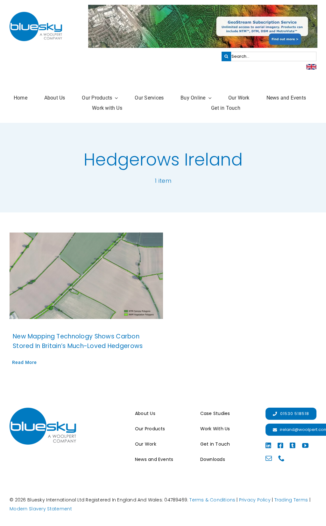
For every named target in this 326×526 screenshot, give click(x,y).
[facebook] (280, 445)
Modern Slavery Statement (41, 509)
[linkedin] (268, 445)
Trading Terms (291, 500)
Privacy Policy (255, 500)
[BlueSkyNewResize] (36, 15)
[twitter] (292, 445)
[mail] (269, 458)
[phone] (281, 458)
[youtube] (305, 445)
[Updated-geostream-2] (202, 8)
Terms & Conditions (212, 500)
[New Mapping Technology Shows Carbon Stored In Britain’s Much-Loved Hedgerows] (86, 276)
